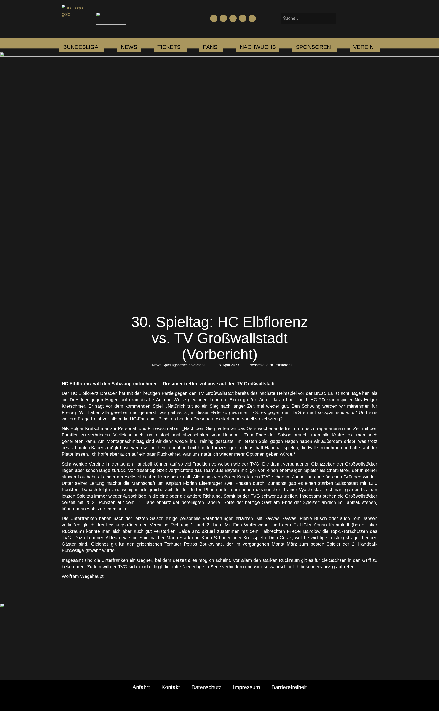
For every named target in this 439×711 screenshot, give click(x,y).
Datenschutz (206, 687)
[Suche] (343, 18)
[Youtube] (223, 18)
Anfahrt (141, 687)
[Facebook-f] (213, 18)
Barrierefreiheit (289, 687)
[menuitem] (80, 47)
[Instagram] (233, 18)
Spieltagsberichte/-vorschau (185, 365)
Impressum (246, 687)
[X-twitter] (242, 18)
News (156, 365)
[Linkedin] (252, 18)
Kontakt (170, 687)
